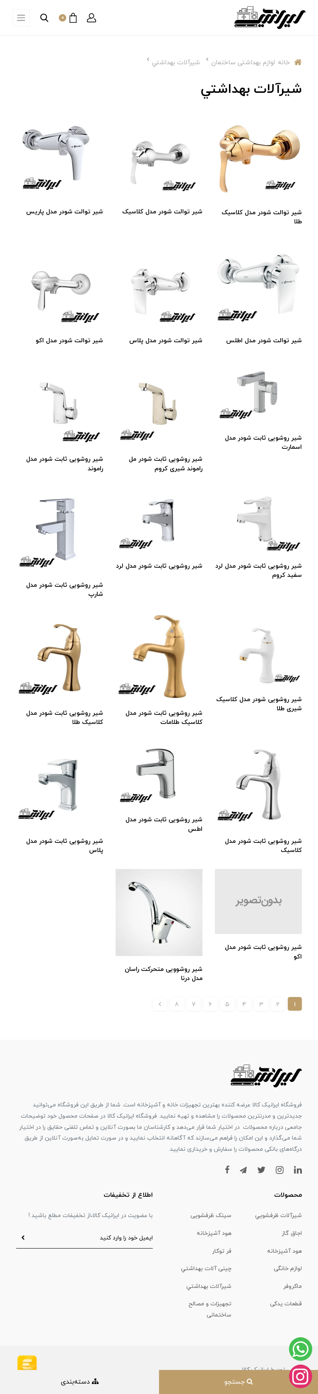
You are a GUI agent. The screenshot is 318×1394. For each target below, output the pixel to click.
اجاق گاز (292, 1233)
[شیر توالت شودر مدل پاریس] (59, 154)
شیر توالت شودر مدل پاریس (64, 212)
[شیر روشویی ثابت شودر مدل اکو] (258, 900)
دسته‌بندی (76, 1382)
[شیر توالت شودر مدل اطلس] (258, 283)
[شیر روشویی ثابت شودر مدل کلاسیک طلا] (59, 655)
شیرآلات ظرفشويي (278, 1216)
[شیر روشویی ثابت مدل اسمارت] (258, 391)
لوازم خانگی (288, 1269)
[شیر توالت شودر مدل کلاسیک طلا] (258, 155)
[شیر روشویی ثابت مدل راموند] (59, 402)
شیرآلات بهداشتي (208, 1286)
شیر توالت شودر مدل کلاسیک (162, 212)
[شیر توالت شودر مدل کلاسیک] (159, 154)
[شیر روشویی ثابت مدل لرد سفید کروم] (258, 519)
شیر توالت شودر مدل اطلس (264, 340)
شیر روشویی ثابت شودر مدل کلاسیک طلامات (163, 718)
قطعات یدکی (286, 1304)
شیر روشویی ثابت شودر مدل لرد (159, 566)
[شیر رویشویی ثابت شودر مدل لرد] (159, 519)
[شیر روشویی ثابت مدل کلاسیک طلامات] (159, 655)
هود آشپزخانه (214, 1233)
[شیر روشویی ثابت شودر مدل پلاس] (59, 783)
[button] (91, 18)
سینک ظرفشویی (210, 1216)
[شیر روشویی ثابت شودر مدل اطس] (159, 772)
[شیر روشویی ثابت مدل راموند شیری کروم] (159, 402)
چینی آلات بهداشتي (206, 1269)
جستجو (235, 1382)
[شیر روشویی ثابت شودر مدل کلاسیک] (258, 783)
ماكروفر (292, 1286)
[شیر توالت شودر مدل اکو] (59, 283)
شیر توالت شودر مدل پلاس (165, 340)
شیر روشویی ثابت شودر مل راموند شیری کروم (165, 464)
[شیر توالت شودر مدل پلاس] (159, 283)
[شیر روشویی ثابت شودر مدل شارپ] (59, 528)
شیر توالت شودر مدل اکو (69, 340)
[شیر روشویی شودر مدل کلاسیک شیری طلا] (258, 648)
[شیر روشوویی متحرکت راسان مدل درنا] (159, 911)
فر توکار (221, 1251)
